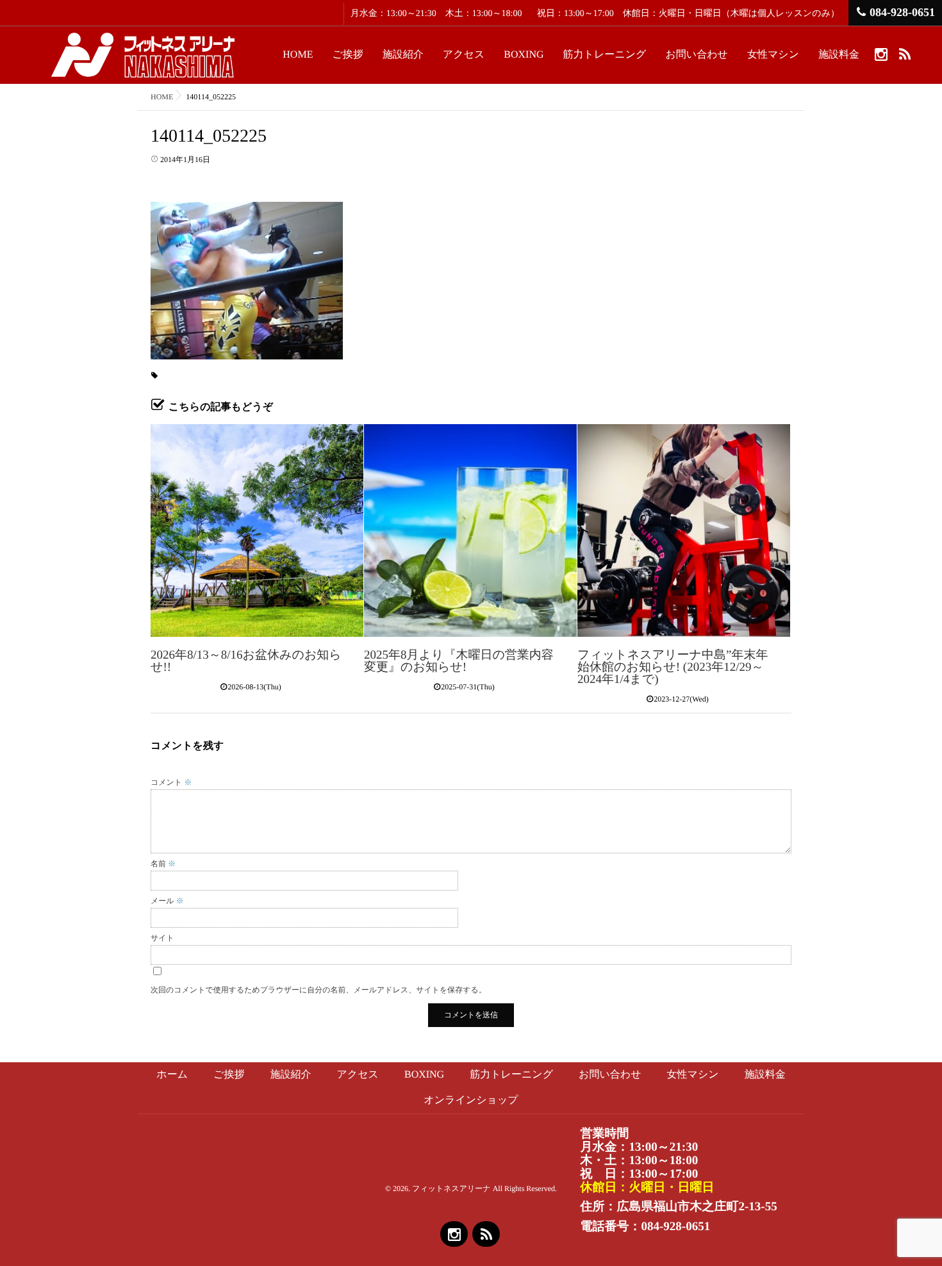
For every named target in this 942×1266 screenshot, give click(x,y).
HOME (298, 54)
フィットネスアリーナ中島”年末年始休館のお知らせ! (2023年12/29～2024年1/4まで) (672, 667)
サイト (162, 937)
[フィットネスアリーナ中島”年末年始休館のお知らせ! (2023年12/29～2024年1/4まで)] (683, 530)
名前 (163, 863)
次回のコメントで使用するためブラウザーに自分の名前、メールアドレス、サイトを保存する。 (318, 989)
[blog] (904, 54)
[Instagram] (880, 54)
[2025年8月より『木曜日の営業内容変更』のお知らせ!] (470, 530)
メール (167, 900)
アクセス (464, 54)
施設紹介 (403, 54)
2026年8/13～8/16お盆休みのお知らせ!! (246, 661)
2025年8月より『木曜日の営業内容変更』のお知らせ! (459, 661)
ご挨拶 (347, 54)
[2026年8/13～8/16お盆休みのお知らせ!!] (257, 530)
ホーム (172, 1074)
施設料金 (838, 54)
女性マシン (773, 54)
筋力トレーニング (605, 54)
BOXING (523, 54)
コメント (171, 782)
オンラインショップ (471, 1100)
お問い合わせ (696, 54)
